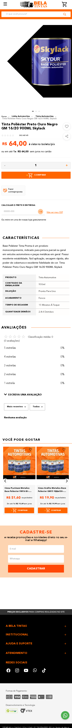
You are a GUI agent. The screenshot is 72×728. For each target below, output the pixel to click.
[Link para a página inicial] (5, 116)
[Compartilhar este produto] (67, 136)
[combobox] (36, 14)
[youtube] (26, 670)
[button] (36, 394)
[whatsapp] (35, 670)
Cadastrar (36, 568)
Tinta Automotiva (44, 116)
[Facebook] (8, 670)
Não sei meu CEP (55, 212)
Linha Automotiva (21, 116)
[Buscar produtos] (65, 14)
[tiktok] (44, 670)
